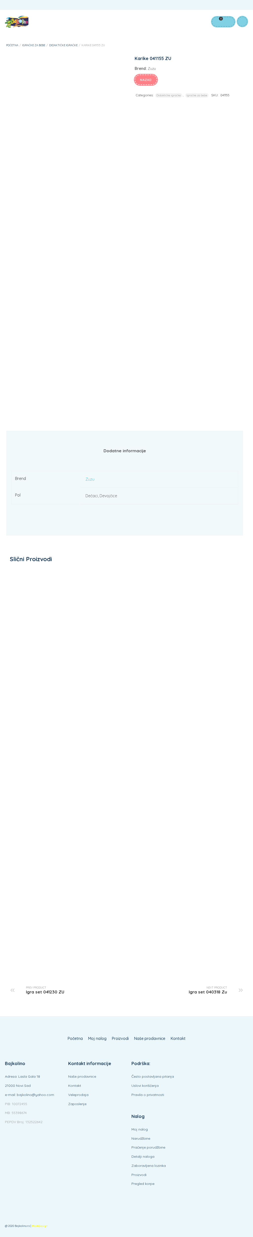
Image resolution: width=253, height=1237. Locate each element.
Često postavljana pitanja (152, 1076)
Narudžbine (140, 1138)
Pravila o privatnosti (147, 1095)
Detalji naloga (142, 1156)
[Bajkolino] (16, 22)
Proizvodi (120, 1038)
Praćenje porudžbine (148, 1147)
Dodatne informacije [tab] (125, 450)
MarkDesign (40, 1226)
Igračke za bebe (33, 45)
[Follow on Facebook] (223, 6)
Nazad (146, 80)
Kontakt (178, 1038)
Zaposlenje (77, 1104)
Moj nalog (97, 1038)
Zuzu (89, 479)
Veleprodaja (78, 1095)
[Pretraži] (228, 21)
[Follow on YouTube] (233, 6)
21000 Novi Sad (18, 1085)
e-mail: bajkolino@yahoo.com (29, 1095)
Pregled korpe (142, 1183)
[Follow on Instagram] (243, 6)
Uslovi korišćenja (145, 1085)
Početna (12, 45)
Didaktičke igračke (63, 45)
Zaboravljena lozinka (148, 1165)
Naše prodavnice (149, 1038)
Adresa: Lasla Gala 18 (22, 1076)
